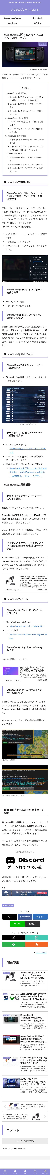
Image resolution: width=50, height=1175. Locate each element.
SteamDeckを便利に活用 (17, 118)
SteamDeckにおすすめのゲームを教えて (26, 164)
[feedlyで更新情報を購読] (13, 944)
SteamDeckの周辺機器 (16, 135)
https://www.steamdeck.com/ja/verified (26, 626)
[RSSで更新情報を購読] (36, 944)
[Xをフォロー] (13, 937)
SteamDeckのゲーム (15, 153)
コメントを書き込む (25, 1140)
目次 (21, 87)
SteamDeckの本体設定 (16, 93)
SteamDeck (9, 905)
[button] (32, 924)
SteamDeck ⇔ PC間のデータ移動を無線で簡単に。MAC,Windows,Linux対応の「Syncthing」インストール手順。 (28, 472)
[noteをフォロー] (36, 937)
